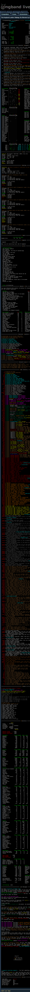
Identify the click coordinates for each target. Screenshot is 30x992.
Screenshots (23, 14)
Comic (14, 14)
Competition (5, 14)
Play (9, 13)
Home (3, 13)
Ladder (17, 13)
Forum (24, 13)
